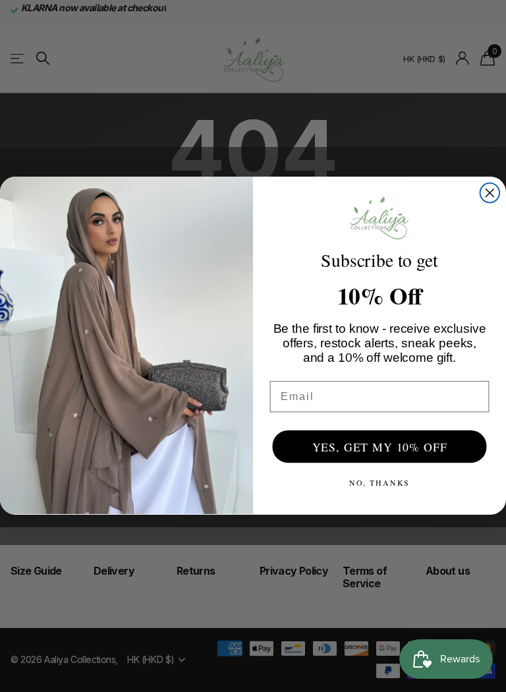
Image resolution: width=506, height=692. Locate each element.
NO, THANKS (379, 482)
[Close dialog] (490, 193)
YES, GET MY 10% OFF (379, 447)
